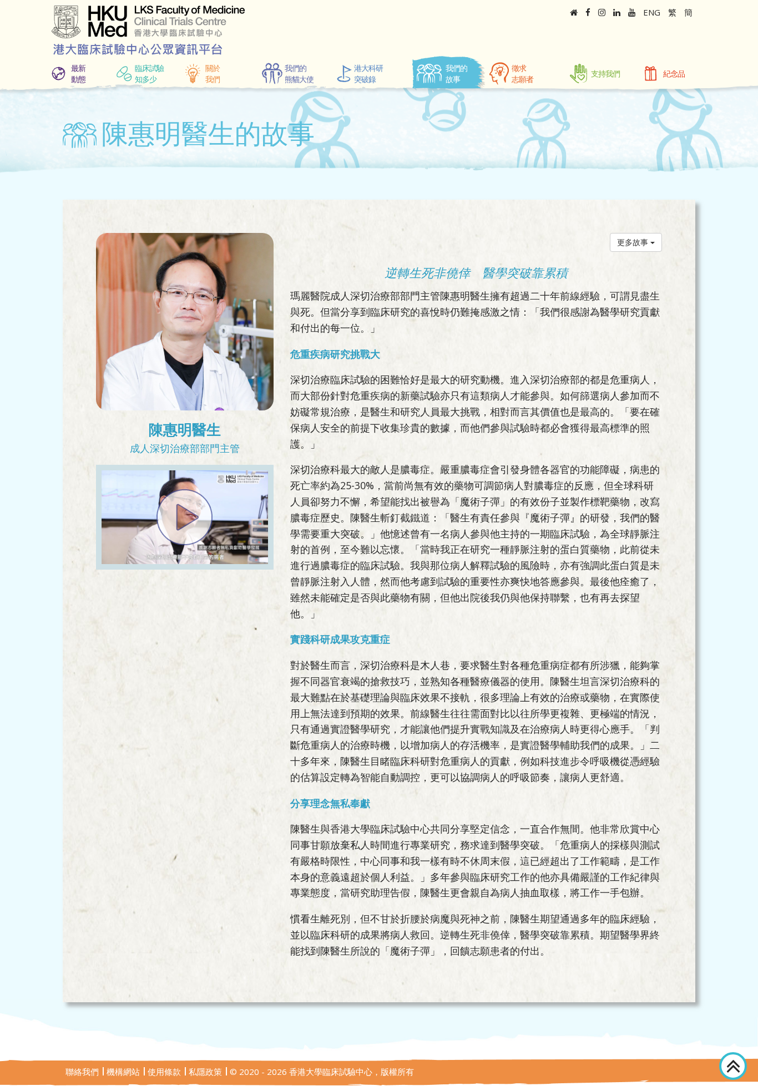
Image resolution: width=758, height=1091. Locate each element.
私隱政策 (205, 1071)
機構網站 (123, 1071)
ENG (651, 12)
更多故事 (633, 242)
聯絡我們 (82, 1071)
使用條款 (164, 1071)
